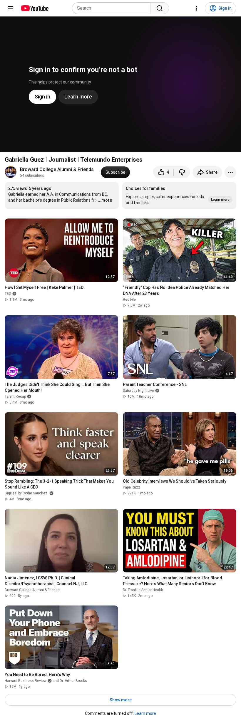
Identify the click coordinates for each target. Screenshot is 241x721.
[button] (179, 195)
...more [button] (105, 200)
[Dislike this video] (182, 172)
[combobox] (113, 8)
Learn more (145, 713)
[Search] (159, 8)
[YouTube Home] (34, 8)
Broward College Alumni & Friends (57, 169)
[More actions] (230, 172)
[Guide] (10, 8)
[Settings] (196, 8)
